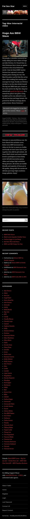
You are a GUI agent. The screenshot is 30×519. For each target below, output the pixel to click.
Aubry (6, 307)
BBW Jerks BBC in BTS (19, 277)
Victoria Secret (9, 449)
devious (20, 120)
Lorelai (6, 371)
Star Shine (7, 416)
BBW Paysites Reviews (20, 463)
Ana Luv (6, 295)
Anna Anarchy (8, 300)
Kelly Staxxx (8, 361)
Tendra (6, 423)
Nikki (6, 387)
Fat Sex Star (8, 6)
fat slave (12, 121)
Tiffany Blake (8, 427)
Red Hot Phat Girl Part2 (11, 242)
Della (5, 328)
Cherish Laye (8, 321)
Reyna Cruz (7, 392)
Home (4, 490)
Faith (6, 342)
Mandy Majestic (9, 378)
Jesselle (6, 349)
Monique (7, 380)
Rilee (5, 394)
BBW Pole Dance (9, 234)
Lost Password (7, 502)
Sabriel (6, 397)
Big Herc (15, 120)
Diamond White (9, 335)
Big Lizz (6, 312)
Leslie (6, 368)
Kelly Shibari (8, 359)
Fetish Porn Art (13, 461)
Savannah (7, 401)
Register (5, 494)
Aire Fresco (7, 291)
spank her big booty (16, 91)
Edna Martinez (9, 338)
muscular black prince (21, 121)
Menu (25, 6)
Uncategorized (9, 434)
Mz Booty (7, 385)
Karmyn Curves (9, 357)
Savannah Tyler (9, 404)
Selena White (8, 411)
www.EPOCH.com (11, 475)
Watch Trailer (6, 485)
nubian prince (6, 123)
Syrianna (7, 418)
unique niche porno (16, 123)
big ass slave (9, 120)
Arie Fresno (8, 302)
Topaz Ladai (8, 430)
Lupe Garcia (8, 373)
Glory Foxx (7, 347)
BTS (5, 314)
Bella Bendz (8, 309)
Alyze (6, 293)
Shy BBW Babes (9, 413)
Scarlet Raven (8, 406)
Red (5, 390)
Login (23, 111)
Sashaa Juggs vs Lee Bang (12, 239)
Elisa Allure (7, 340)
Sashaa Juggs (8, 399)
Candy (6, 316)
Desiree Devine (9, 331)
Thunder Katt (8, 425)
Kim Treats (7, 364)
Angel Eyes (7, 298)
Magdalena (7, 375)
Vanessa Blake (8, 437)
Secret (6, 408)
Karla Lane (7, 354)
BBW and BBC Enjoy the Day (13, 244)
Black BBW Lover (13, 458)
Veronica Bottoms (10, 441)
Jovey (6, 352)
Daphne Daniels (9, 326)
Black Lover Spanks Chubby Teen (15, 237)
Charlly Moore (8, 319)
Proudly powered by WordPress (18, 515)
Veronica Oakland (10, 444)
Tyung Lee (7, 432)
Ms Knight (7, 383)
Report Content (7, 510)
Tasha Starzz (8, 420)
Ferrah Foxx (8, 345)
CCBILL (20, 475)
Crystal (6, 324)
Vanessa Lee (8, 439)
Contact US (6, 506)
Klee (5, 366)
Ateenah (7, 305)
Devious (14, 118)
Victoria (6, 446)
